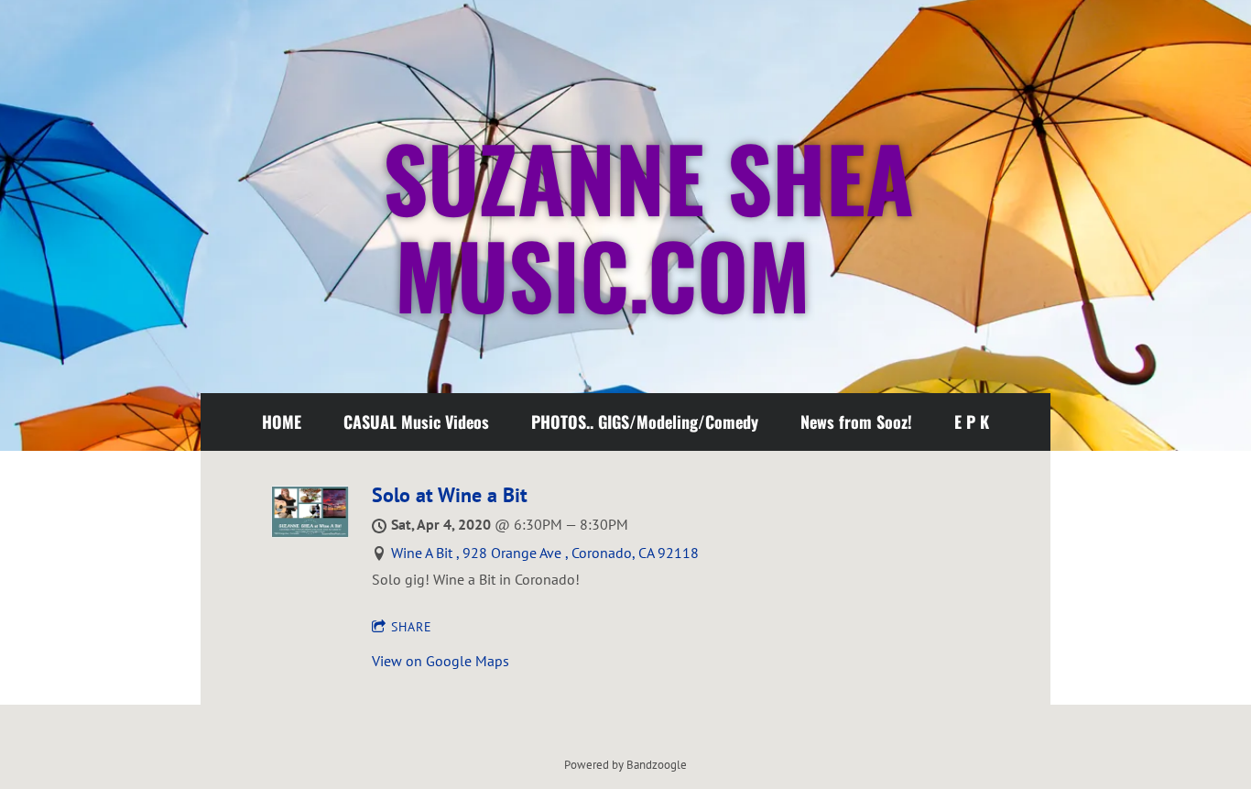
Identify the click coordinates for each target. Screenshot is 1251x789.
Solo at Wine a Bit (450, 495)
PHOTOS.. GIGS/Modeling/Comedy (644, 421)
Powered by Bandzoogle (625, 764)
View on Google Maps (440, 661)
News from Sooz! (856, 421)
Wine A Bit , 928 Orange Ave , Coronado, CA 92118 (545, 552)
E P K (971, 421)
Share (411, 627)
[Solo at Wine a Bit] (310, 532)
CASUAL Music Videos (416, 421)
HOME (281, 421)
